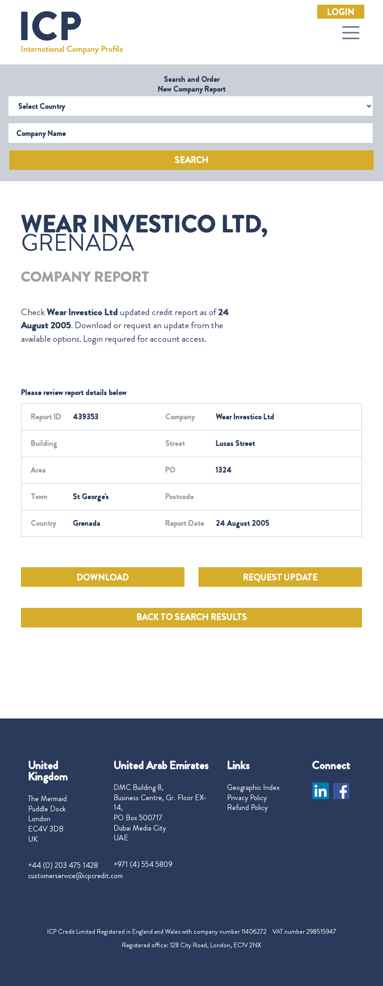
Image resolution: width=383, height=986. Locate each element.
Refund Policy (247, 808)
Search (192, 160)
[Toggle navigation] (351, 32)
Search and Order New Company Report (192, 84)
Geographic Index (253, 787)
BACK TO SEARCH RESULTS (191, 617)
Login (341, 12)
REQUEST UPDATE (280, 577)
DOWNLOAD (103, 577)
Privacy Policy (247, 798)
